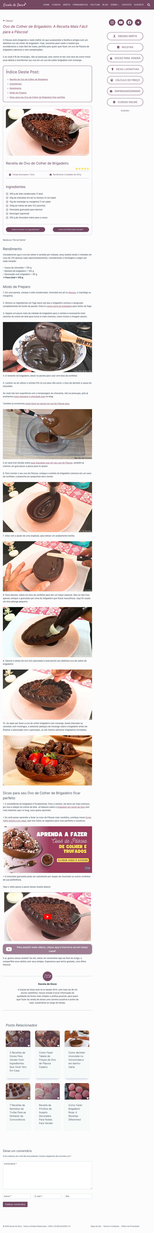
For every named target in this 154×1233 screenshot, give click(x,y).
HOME (46, 4)
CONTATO (127, 4)
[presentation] (18, 1039)
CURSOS (56, 4)
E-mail (38, 1196)
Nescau (72, 292)
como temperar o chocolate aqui (29, 396)
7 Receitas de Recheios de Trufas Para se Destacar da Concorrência (18, 1112)
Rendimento (15, 88)
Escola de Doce (47, 983)
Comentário (10, 1164)
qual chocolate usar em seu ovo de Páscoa (51, 463)
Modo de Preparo (18, 93)
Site (67, 1196)
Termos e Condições (111, 1226)
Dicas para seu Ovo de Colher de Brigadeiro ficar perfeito (37, 97)
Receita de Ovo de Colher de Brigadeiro (29, 79)
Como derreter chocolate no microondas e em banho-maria (76, 1059)
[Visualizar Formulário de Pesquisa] (148, 4)
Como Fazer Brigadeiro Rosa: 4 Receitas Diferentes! (75, 1112)
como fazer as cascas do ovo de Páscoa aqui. (47, 403)
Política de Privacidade (130, 1226)
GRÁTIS (66, 4)
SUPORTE (139, 4)
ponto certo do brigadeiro (59, 306)
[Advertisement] (125, 132)
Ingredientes (16, 84)
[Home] (4, 21)
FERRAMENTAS (80, 4)
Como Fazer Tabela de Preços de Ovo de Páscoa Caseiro (47, 1059)
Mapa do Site (96, 1226)
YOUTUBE (95, 4)
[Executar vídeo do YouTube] (47, 916)
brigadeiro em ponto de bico (71, 807)
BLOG (105, 4)
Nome (7, 1196)
